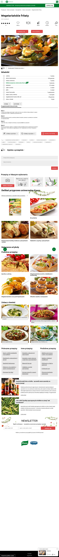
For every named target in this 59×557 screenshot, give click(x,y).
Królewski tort (46, 368)
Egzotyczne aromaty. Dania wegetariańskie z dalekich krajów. (43, 321)
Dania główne (18, 10)
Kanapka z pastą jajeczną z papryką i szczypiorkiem (29, 358)
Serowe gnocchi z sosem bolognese (29, 372)
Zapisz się (48, 428)
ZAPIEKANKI (48, 142)
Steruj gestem (11, 133)
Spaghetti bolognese (9, 363)
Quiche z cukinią (6, 274)
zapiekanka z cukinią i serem (12, 140)
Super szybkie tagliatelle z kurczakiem (10, 353)
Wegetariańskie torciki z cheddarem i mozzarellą (41, 274)
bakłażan (21, 142)
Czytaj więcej (23, 395)
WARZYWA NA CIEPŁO (37, 142)
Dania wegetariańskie (7, 341)
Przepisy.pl (3, 10)
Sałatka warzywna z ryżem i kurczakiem (47, 353)
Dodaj (54, 168)
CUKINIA (31, 140)
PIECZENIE (18, 144)
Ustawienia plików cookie (7, 555)
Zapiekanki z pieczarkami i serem (10, 358)
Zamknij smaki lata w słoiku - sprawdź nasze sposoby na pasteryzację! (33, 382)
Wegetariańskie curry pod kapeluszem (12, 296)
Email (6, 104)
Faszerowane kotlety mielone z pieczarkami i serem (14, 241)
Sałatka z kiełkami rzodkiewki (47, 358)
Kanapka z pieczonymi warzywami (28, 353)
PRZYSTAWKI (52, 140)
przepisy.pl (6, 19)
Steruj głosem (29, 133)
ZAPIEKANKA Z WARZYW (7, 144)
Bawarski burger (27, 363)
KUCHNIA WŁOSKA (11, 142)
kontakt (29, 553)
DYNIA (28, 142)
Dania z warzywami (27, 10)
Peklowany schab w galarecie (47, 364)
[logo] (9, 2)
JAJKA (4, 142)
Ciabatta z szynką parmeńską (27, 367)
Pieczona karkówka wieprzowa (47, 372)
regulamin (29, 555)
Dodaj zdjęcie (7, 185)
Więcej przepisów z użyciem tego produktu (13, 195)
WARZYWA (24, 140)
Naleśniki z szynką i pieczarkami (39, 240)
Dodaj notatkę (50, 133)
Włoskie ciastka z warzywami (39, 296)
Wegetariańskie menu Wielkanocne (39, 341)
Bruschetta (33, 218)
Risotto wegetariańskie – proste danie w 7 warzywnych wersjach (14, 318)
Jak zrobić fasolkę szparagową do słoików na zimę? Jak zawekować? (33, 401)
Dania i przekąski (10, 10)
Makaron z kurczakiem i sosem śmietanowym (9, 367)
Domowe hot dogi (8, 372)
